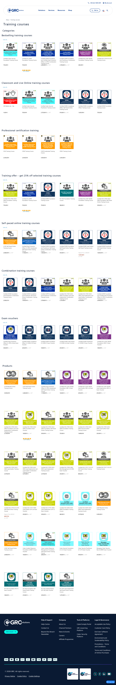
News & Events (64, 632)
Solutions (41, 10)
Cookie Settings (34, 676)
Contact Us (45, 628)
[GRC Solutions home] (21, 622)
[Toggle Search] (107, 10)
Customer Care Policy (102, 628)
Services (51, 10)
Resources (61, 10)
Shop (70, 10)
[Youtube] (109, 674)
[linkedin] (104, 674)
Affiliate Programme (66, 639)
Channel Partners (65, 628)
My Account (108, 3)
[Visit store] (103, 10)
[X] (95, 674)
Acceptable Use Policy (102, 624)
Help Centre (45, 624)
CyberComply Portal (84, 624)
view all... (5, 39)
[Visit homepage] (16, 10)
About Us (62, 624)
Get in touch (9, 632)
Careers (61, 635)
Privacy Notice (10, 676)
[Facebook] (99, 674)
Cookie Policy (22, 676)
